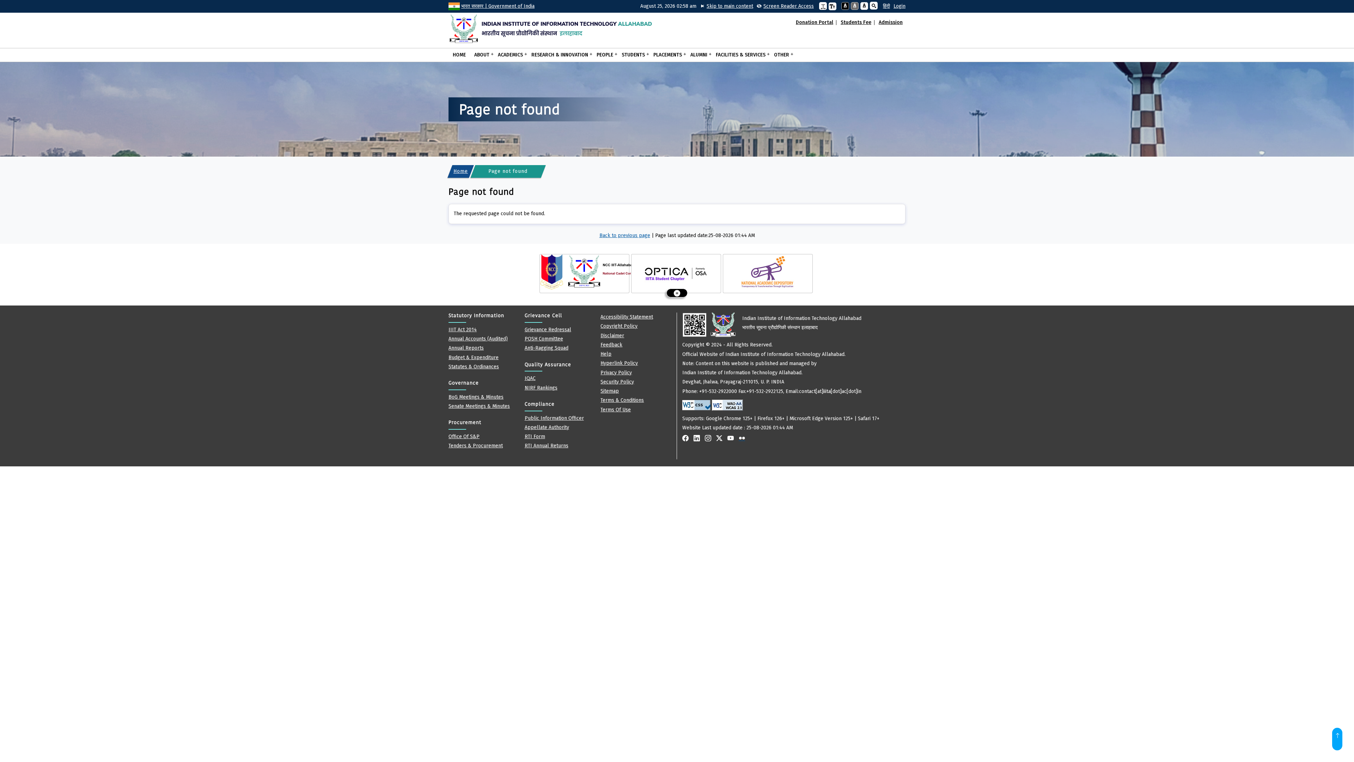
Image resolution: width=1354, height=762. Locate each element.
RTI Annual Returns (546, 446)
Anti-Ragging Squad (546, 348)
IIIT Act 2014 (463, 330)
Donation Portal (814, 22)
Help (605, 354)
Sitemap (609, 391)
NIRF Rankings (541, 388)
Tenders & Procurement (476, 446)
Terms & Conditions (622, 400)
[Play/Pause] (677, 293)
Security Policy (617, 382)
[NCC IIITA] (587, 272)
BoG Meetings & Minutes (476, 397)
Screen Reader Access (788, 6)
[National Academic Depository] (768, 272)
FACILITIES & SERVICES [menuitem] (739, 54)
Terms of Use (615, 410)
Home (460, 171)
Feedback (611, 345)
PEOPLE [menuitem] (602, 54)
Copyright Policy (619, 326)
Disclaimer (612, 336)
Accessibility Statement (626, 317)
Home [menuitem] (459, 55)
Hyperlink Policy (619, 363)
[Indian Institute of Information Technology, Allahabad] (555, 28)
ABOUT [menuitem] (479, 54)
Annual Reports (466, 348)
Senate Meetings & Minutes (479, 406)
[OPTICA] (676, 272)
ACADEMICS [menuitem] (508, 54)
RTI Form (535, 437)
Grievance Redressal (548, 330)
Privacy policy (616, 373)
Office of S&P (464, 437)
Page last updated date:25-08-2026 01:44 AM (705, 235)
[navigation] (884, 6)
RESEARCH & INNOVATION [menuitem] (557, 54)
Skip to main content (730, 6)
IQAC (530, 378)
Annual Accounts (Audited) (478, 339)
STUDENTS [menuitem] (631, 54)
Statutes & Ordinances (474, 367)
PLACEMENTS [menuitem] (665, 54)
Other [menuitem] (779, 54)
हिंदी (886, 6)
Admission (891, 22)
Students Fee (856, 22)
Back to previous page (624, 235)
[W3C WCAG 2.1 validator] (727, 405)
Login (899, 6)
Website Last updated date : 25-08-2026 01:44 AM (780, 373)
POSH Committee (544, 339)
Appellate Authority (547, 427)
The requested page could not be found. (499, 214)
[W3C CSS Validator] (696, 405)
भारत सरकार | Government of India (498, 6)
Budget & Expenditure (474, 358)
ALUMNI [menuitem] (696, 54)
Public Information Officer (554, 418)
